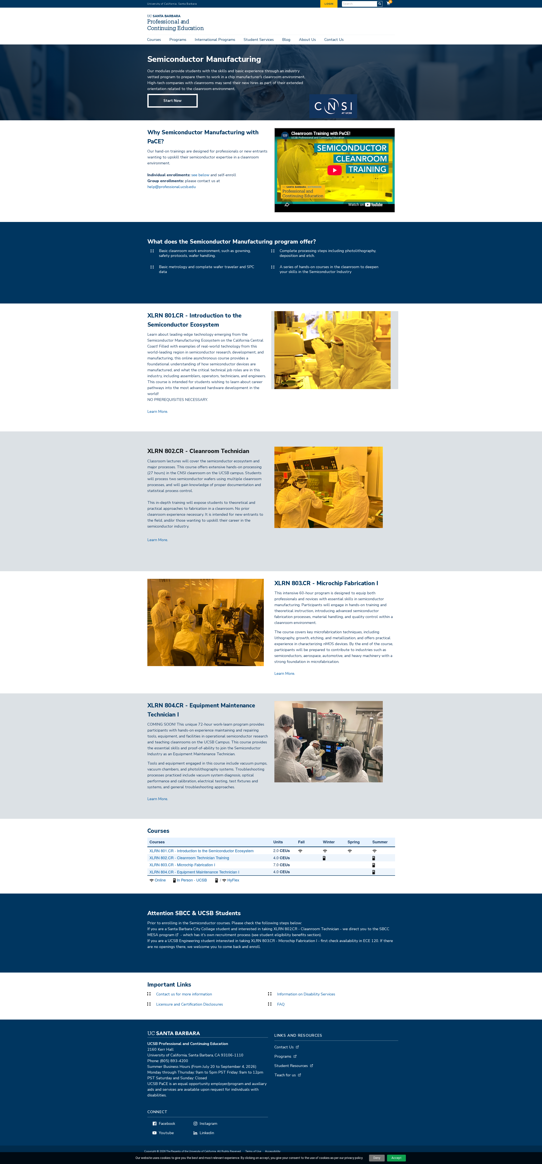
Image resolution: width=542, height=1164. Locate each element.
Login (329, 4)
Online (160, 880)
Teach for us (285, 1075)
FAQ (281, 1004)
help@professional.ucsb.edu (171, 186)
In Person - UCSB (192, 880)
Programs (177, 39)
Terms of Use (253, 1151)
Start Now (172, 100)
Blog (286, 39)
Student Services (259, 39)
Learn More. (158, 411)
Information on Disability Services (306, 994)
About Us (307, 39)
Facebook (167, 1123)
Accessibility (272, 1151)
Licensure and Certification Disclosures (189, 1004)
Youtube (166, 1132)
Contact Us (334, 39)
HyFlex (233, 880)
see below (200, 174)
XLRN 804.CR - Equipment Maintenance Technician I (194, 871)
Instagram (208, 1123)
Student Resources (291, 1065)
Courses (154, 39)
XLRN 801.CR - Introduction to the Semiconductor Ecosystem (201, 850)
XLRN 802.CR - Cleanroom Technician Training (189, 857)
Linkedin (207, 1132)
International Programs (215, 39)
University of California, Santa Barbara (172, 4)
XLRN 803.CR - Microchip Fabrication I (182, 864)
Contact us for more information (184, 994)
